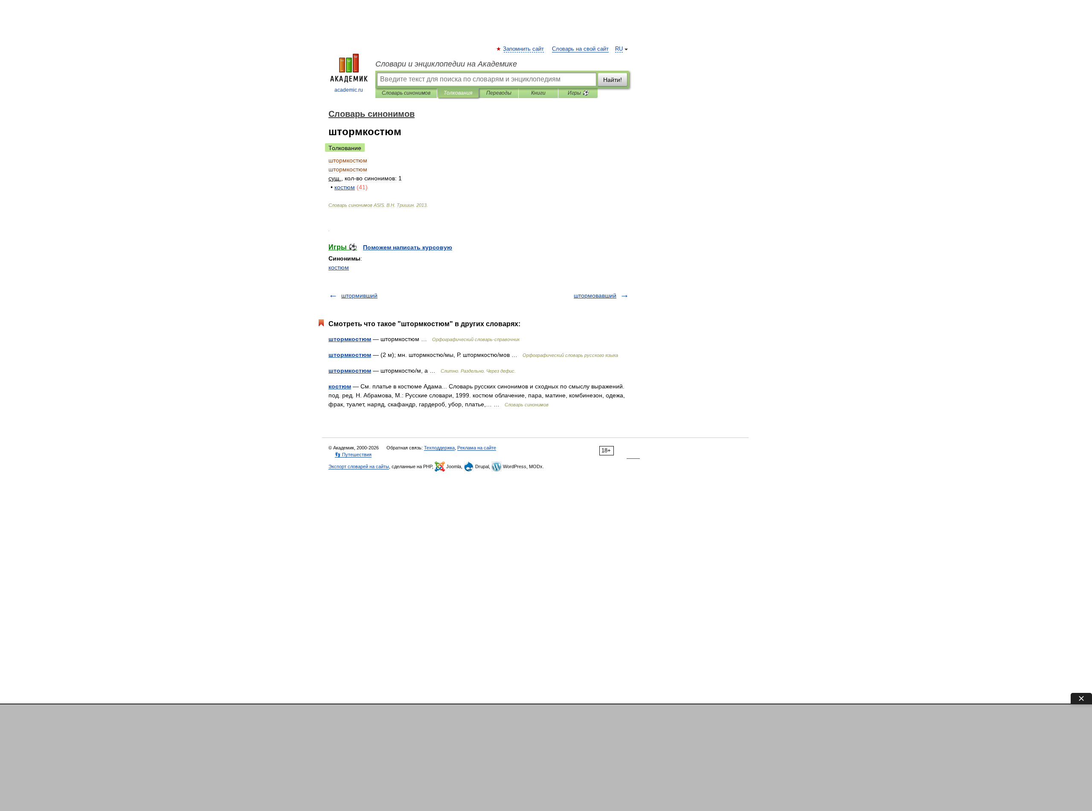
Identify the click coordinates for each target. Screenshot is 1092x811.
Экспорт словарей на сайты (358, 466)
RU (619, 49)
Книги (538, 93)
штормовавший (595, 295)
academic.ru (348, 90)
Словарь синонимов (406, 93)
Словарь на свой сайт (580, 49)
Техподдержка (439, 447)
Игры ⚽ (578, 93)
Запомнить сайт (524, 49)
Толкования (458, 93)
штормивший (359, 295)
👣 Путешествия (353, 454)
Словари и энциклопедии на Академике (446, 64)
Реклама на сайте (476, 447)
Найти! (612, 79)
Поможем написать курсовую (407, 247)
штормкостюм (349, 339)
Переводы (498, 93)
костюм (338, 267)
